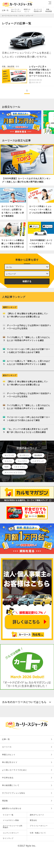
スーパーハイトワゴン (14, 472)
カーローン (24, 455)
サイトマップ (8, 838)
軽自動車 (38, 455)
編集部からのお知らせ (11, 808)
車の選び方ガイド (9, 762)
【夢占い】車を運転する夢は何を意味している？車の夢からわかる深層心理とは (27, 315)
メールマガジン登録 (11, 820)
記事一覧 (5, 10)
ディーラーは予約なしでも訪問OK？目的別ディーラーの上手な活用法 (29, 327)
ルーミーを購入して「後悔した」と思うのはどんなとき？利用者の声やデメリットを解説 (28, 362)
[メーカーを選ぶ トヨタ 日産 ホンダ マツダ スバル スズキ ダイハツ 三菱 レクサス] (27, 267)
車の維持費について (10, 785)
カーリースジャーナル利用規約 (12, 826)
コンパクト (22, 461)
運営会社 (33, 820)
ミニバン (8, 461)
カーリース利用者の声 (38, 10)
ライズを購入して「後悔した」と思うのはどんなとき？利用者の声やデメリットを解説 (28, 338)
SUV (6, 467)
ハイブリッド (38, 461)
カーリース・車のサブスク (16, 10)
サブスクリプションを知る (13, 793)
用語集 (5, 801)
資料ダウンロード (37, 815)
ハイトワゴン (19, 467)
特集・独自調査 (48, 10)
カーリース (9, 455)
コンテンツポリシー (11, 833)
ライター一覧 (8, 815)
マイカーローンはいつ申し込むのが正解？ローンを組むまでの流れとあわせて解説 (28, 350)
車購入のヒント (27, 10)
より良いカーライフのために (14, 770)
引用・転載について (38, 833)
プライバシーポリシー (39, 826)
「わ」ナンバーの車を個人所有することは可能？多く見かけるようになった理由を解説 (27, 430)
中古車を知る (8, 778)
